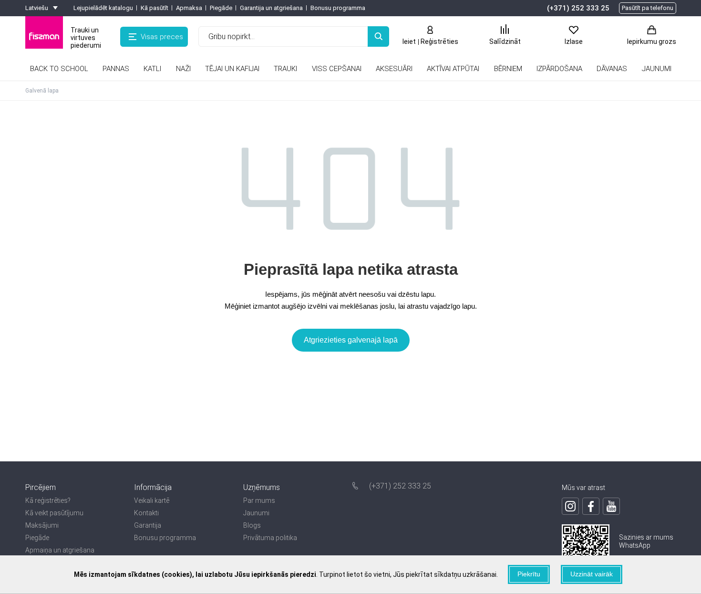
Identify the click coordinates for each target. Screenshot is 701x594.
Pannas (116, 68)
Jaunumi (256, 513)
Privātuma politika (270, 538)
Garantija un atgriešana (271, 7)
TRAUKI (285, 68)
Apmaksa (189, 7)
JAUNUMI (656, 68)
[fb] (590, 506)
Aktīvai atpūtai (453, 68)
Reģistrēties (439, 41)
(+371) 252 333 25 (578, 8)
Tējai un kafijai (232, 68)
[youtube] (611, 506)
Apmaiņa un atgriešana (59, 550)
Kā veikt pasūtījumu (54, 513)
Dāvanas (612, 68)
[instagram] (570, 506)
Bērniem (508, 68)
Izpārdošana (559, 68)
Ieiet (409, 41)
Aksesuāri (394, 68)
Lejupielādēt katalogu (103, 7)
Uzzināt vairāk (591, 574)
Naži (183, 68)
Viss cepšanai (336, 68)
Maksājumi (42, 525)
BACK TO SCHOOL (59, 68)
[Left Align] (378, 36)
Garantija (147, 525)
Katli (152, 68)
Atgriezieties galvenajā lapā (351, 340)
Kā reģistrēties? (48, 500)
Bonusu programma (337, 7)
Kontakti (146, 513)
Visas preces (162, 36)
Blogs (252, 525)
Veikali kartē (151, 500)
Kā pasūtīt (154, 7)
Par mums (259, 500)
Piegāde (221, 7)
